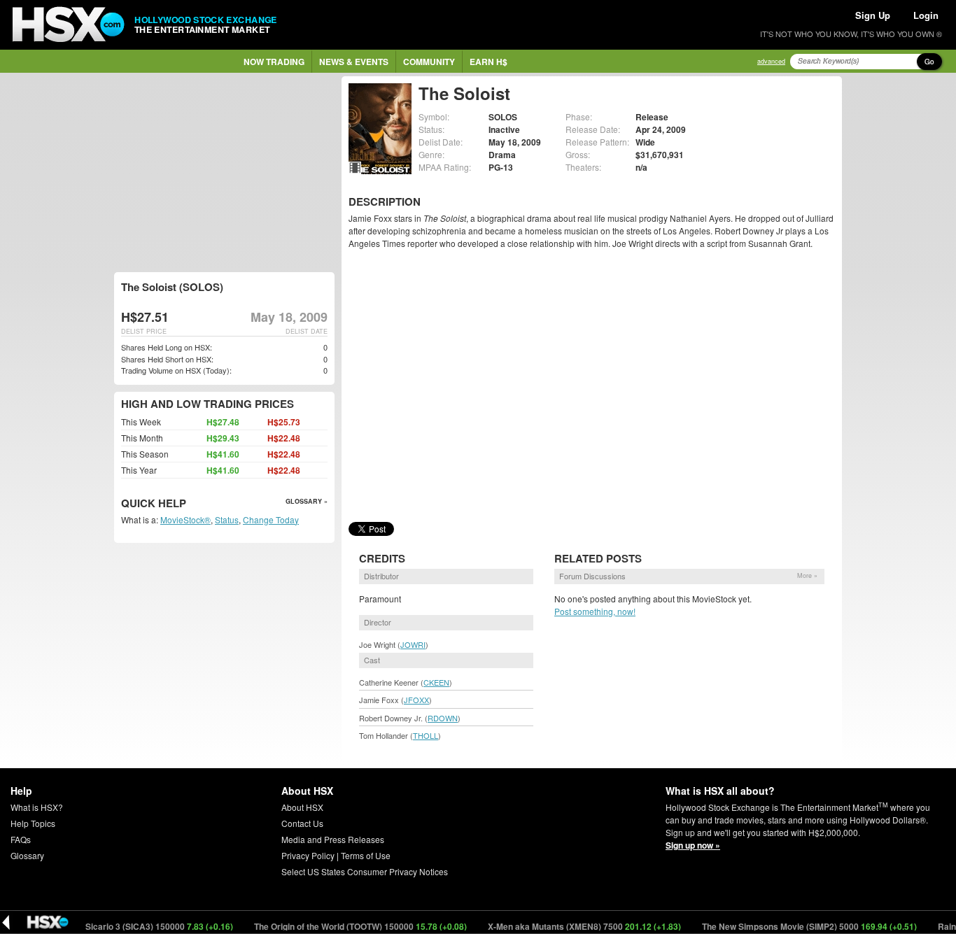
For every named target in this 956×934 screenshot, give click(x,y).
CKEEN (436, 682)
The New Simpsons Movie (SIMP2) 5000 (795, 926)
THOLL (425, 735)
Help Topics (32, 823)
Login (926, 15)
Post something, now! (594, 611)
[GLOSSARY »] (188, 504)
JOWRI (413, 644)
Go (929, 61)
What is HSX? (36, 807)
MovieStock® (185, 519)
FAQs (20, 839)
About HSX (302, 807)
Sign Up (872, 15)
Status (227, 519)
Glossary (27, 855)
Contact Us (302, 823)
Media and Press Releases (332, 839)
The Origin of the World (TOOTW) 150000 (346, 926)
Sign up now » (693, 845)
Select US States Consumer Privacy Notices (364, 871)
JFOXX (416, 699)
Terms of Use (366, 855)
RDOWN (443, 717)
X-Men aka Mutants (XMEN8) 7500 (570, 926)
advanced (771, 61)
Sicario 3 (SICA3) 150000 (145, 926)
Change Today (271, 519)
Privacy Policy (308, 855)
